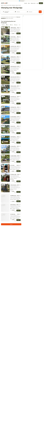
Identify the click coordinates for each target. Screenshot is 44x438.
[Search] (40, 11)
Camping (16, 5)
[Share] (4, 27)
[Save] (2, 27)
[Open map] (33, 42)
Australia (5, 5)
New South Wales (9, 5)
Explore (2, 5)
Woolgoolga (13, 5)
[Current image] (4, 43)
